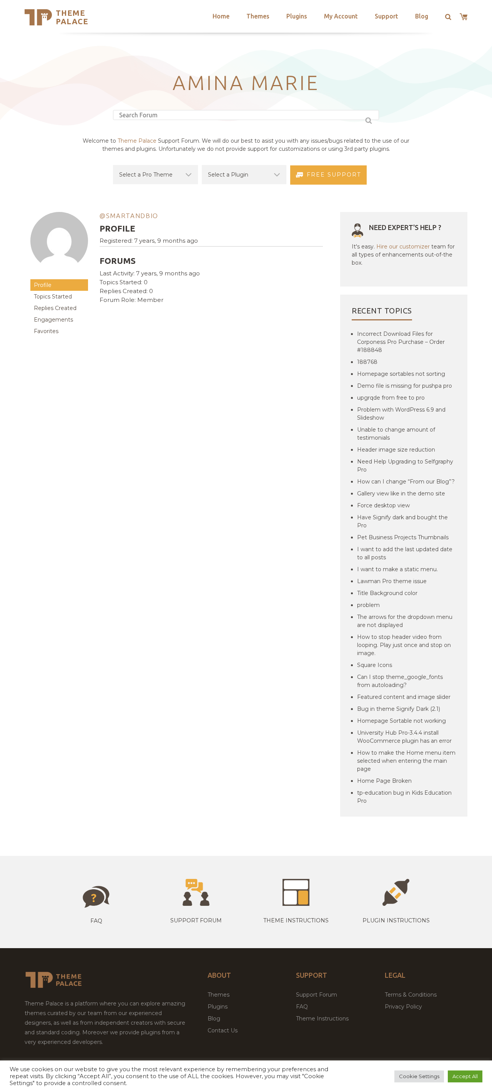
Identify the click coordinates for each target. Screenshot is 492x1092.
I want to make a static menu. (397, 569)
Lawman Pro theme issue (392, 581)
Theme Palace (72, 17)
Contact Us (223, 1030)
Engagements (53, 319)
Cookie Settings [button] (419, 1076)
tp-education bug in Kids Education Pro (404, 796)
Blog (421, 16)
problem (368, 605)
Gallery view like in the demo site (401, 493)
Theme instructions (296, 920)
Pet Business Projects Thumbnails (403, 537)
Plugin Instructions (396, 920)
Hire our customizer (403, 246)
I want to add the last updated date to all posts (404, 553)
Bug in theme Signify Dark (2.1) (398, 708)
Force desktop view (383, 505)
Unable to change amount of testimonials (396, 433)
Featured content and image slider (403, 697)
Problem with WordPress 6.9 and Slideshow (401, 413)
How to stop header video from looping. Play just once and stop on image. (404, 645)
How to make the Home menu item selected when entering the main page (406, 760)
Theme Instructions (322, 1018)
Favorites (46, 331)
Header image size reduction (396, 449)
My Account (341, 16)
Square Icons (374, 665)
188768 (367, 361)
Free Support (334, 174)
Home (221, 16)
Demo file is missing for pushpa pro (404, 385)
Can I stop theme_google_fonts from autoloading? (400, 681)
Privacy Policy (403, 1006)
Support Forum (196, 920)
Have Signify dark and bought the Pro (402, 521)
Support (386, 16)
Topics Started (53, 296)
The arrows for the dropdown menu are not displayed (404, 621)
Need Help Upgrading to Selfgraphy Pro (405, 465)
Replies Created (55, 308)
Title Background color (387, 593)
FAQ (302, 1006)
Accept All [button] (465, 1076)
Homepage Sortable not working (401, 720)
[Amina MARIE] (59, 275)
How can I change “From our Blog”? (406, 481)
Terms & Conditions (411, 994)
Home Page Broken (384, 780)
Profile (43, 285)
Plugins (296, 16)
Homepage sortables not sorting (401, 373)
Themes (257, 16)
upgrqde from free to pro (391, 397)
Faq (96, 920)
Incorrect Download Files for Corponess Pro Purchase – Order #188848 (401, 341)
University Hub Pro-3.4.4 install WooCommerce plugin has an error (404, 736)
